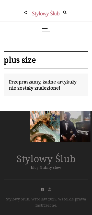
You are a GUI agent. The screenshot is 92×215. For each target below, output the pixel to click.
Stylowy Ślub (46, 158)
